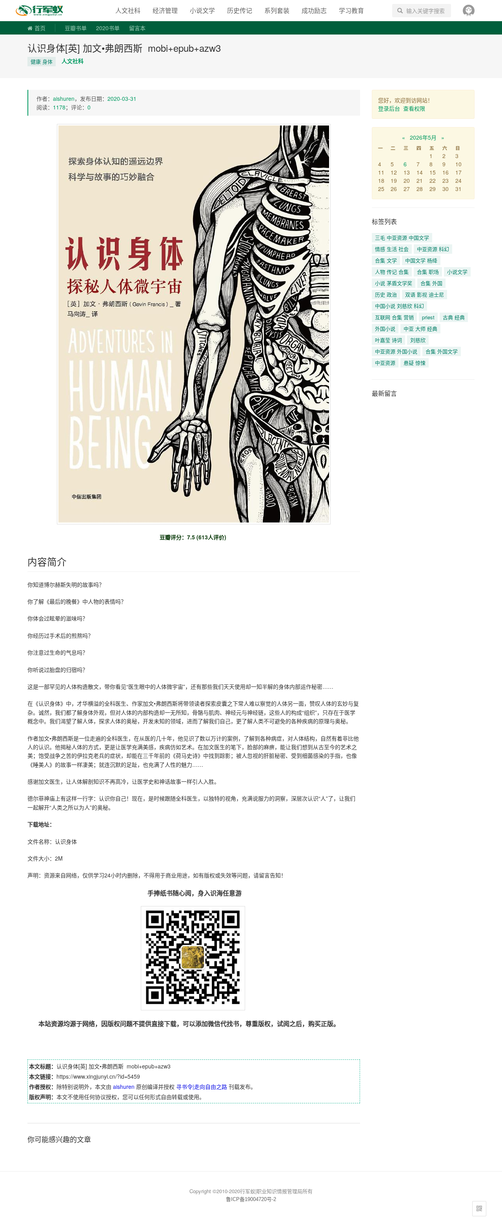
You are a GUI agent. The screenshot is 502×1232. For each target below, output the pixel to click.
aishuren (64, 98)
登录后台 (389, 108)
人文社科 (127, 10)
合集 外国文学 (442, 351)
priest (428, 317)
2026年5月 (423, 137)
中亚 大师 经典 (420, 328)
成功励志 (314, 10)
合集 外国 (431, 283)
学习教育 (351, 10)
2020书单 (108, 28)
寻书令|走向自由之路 (45, 10)
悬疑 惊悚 (415, 362)
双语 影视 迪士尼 (424, 294)
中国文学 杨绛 (421, 260)
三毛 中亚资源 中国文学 (402, 237)
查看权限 (414, 108)
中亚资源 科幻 (433, 249)
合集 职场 (428, 271)
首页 (40, 28)
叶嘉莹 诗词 (388, 340)
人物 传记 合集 (392, 271)
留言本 (137, 28)
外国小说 (385, 328)
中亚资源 (385, 362)
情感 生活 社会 (392, 249)
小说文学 (202, 10)
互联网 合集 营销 (394, 317)
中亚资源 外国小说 (396, 351)
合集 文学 (386, 260)
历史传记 (239, 10)
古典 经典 (454, 317)
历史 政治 (386, 294)
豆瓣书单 (76, 28)
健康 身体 (42, 61)
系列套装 (276, 10)
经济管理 (165, 10)
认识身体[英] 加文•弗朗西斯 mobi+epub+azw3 (124, 48)
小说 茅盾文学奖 (393, 283)
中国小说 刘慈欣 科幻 (399, 305)
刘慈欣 (418, 340)
